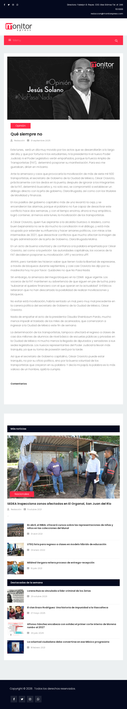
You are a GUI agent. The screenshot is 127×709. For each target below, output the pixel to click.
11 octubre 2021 (34, 509)
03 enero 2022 (38, 550)
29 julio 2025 (37, 633)
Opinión (21, 126)
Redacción (19, 140)
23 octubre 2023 (39, 596)
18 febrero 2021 (38, 647)
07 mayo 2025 (38, 613)
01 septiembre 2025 (40, 140)
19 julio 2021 (36, 568)
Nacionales (22, 494)
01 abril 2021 (36, 533)
